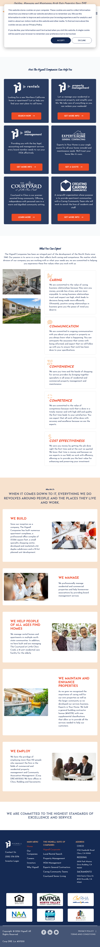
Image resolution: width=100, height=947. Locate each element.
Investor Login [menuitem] (12, 861)
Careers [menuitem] (30, 858)
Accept (61, 40)
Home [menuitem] (30, 847)
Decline (82, 40)
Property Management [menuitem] (54, 858)
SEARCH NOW (27, 117)
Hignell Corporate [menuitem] (51, 850)
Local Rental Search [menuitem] (52, 854)
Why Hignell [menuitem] (33, 867)
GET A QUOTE (74, 168)
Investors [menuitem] (31, 863)
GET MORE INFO (74, 117)
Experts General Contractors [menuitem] (56, 867)
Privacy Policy (35, 24)
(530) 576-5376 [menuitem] (12, 857)
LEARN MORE (27, 218)
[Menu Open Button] (96, 13)
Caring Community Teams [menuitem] (55, 872)
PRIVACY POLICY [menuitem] (86, 931)
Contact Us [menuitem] (10, 852)
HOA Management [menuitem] (52, 863)
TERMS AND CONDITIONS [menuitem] (83, 934)
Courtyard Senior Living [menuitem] (54, 876)
